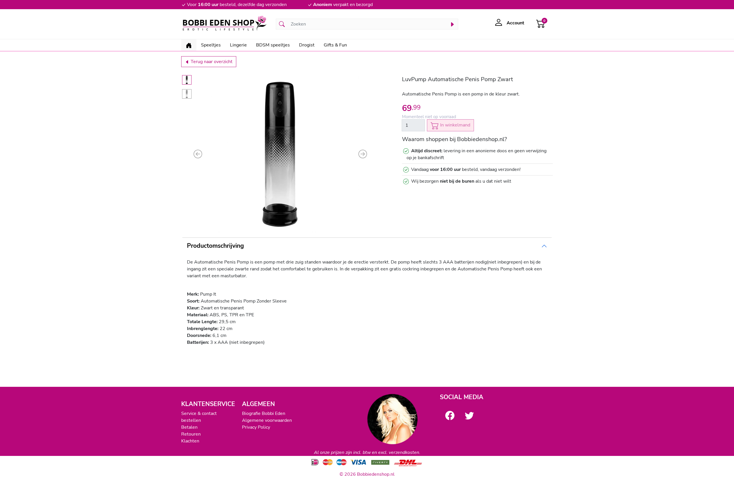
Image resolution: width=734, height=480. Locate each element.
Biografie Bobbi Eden (263, 413)
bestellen (191, 420)
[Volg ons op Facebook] (450, 415)
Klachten (190, 441)
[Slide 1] (187, 80)
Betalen (189, 427)
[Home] (189, 45)
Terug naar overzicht (211, 61)
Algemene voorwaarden (267, 420)
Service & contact (199, 413)
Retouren (191, 434)
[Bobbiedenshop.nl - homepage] (225, 24)
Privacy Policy (256, 427)
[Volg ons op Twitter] (469, 415)
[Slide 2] (187, 94)
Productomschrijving (215, 246)
